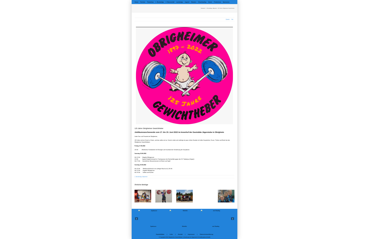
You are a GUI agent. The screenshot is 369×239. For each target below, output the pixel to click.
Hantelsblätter (160, 234)
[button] (231, 2)
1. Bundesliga (138, 176)
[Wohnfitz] (153, 217)
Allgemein (145, 176)
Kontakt (180, 234)
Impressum (191, 234)
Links (171, 234)
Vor (232, 19)
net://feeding (184, 226)
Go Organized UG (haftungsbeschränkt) (200, 237)
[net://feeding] (184, 217)
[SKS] (216, 217)
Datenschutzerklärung (206, 234)
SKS (215, 226)
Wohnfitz (153, 226)
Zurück (228, 19)
